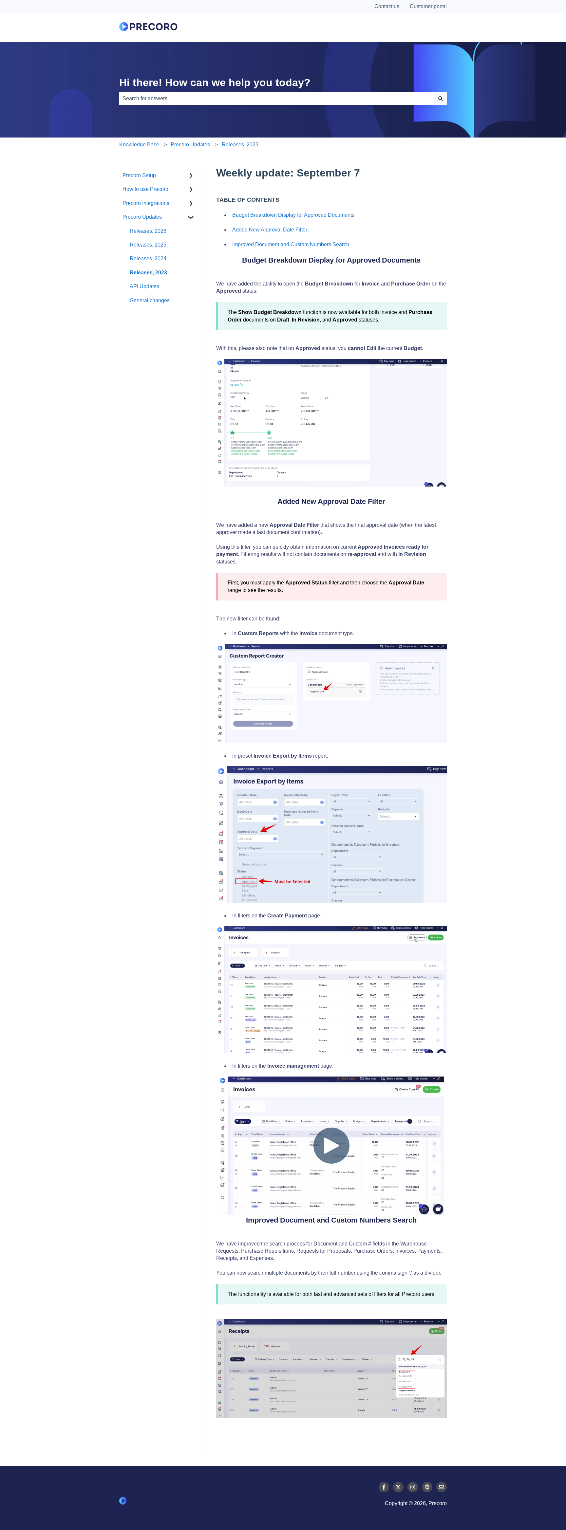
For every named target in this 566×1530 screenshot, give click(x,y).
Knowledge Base (139, 144)
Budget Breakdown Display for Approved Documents (293, 215)
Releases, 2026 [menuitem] (148, 231)
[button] (191, 176)
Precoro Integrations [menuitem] (146, 203)
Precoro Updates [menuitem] (142, 217)
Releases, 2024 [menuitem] (148, 258)
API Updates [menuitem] (144, 286)
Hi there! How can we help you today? (215, 82)
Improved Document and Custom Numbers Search (290, 244)
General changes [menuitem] (150, 300)
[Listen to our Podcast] (427, 1487)
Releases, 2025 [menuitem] (148, 245)
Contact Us (417, 27)
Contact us (386, 6)
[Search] (440, 98)
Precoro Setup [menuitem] (139, 175)
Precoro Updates (190, 144)
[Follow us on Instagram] (412, 1487)
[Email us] (441, 1487)
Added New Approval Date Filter (269, 229)
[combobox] (276, 98)
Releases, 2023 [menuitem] (148, 272)
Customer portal (428, 6)
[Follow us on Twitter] (398, 1487)
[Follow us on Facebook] (384, 1487)
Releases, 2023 (240, 144)
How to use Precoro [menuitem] (145, 189)
